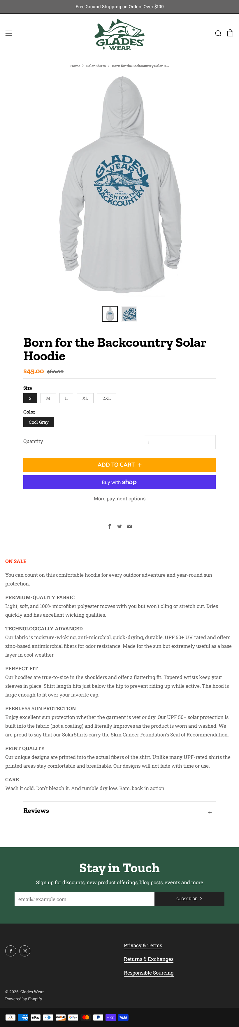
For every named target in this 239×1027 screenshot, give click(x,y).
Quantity (33, 441)
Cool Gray (39, 422)
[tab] (110, 314)
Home (75, 66)
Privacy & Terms (143, 945)
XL (85, 398)
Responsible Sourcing (149, 972)
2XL (107, 398)
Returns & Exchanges (148, 959)
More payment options (119, 498)
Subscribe (186, 899)
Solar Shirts (96, 66)
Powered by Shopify (23, 998)
